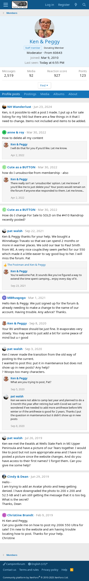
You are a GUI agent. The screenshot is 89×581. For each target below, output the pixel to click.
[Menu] (6, 5)
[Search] (84, 4)
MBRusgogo (16, 298)
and (26, 264)
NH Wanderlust (19, 107)
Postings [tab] (30, 94)
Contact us (9, 570)
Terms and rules (29, 570)
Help (64, 570)
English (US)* (39, 564)
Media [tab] (44, 94)
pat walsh (15, 231)
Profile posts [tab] (11, 94)
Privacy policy (50, 570)
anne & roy (15, 132)
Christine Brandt (20, 515)
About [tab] (73, 94)
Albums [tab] (58, 94)
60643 (57, 53)
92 (31, 75)
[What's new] (76, 4)
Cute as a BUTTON (21, 167)
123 (83, 75)
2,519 (8, 75)
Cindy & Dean (17, 476)
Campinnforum (15, 564)
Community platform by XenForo (36, 577)
